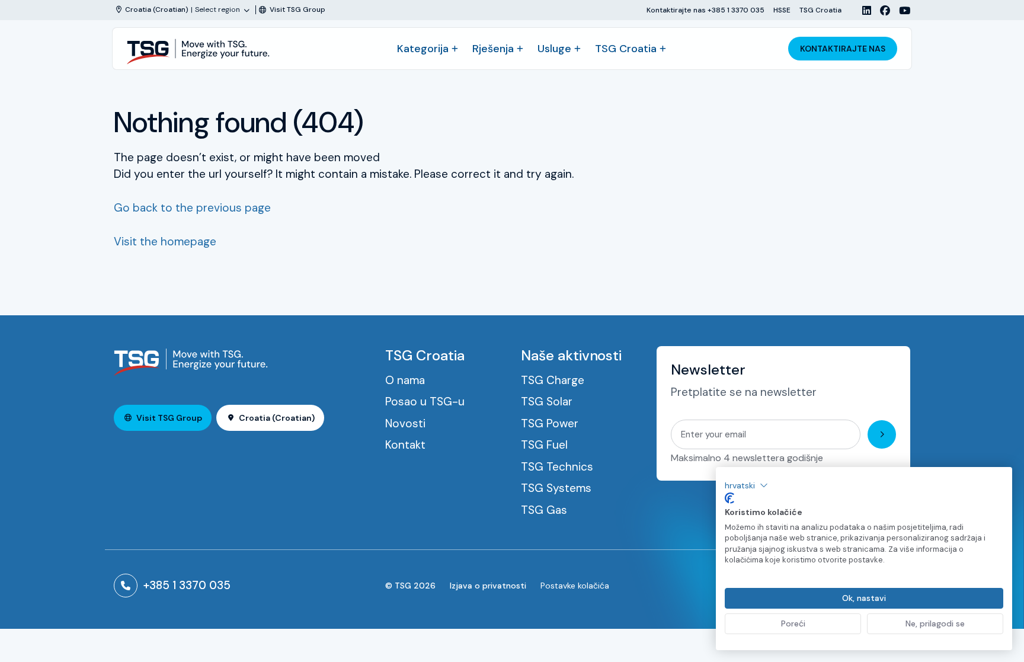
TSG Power (549, 423)
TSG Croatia (820, 9)
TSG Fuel (544, 444)
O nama (405, 380)
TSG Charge (552, 380)
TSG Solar (546, 401)
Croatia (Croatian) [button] (277, 417)
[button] (746, 485)
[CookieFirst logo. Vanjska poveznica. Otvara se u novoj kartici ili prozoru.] (729, 498)
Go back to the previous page (192, 207)
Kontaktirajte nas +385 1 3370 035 (705, 9)
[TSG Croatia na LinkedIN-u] (862, 10)
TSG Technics (557, 466)
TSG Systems (556, 488)
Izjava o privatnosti (488, 585)
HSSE (782, 9)
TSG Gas (544, 510)
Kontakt (405, 444)
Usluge (554, 48)
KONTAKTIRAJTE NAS (842, 48)
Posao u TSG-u (425, 401)
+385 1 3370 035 (187, 585)
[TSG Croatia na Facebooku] (880, 10)
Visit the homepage (165, 241)
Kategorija (423, 48)
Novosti (405, 423)
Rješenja (493, 48)
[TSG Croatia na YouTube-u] (900, 10)
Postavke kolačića (574, 585)
